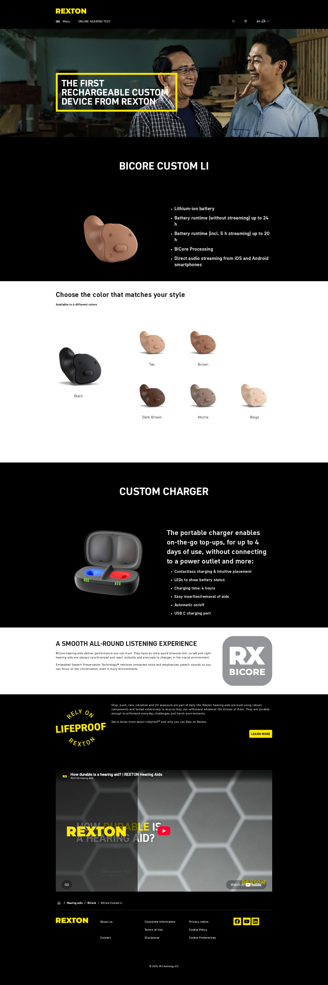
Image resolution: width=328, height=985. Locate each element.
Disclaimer (152, 937)
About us (106, 921)
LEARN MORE (260, 734)
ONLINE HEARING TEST (94, 21)
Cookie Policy (198, 929)
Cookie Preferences (202, 937)
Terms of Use (154, 929)
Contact (105, 937)
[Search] (233, 21)
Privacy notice (199, 921)
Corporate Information (160, 921)
